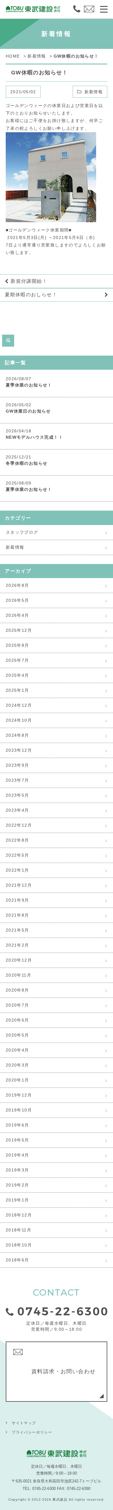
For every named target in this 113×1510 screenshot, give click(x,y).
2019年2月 (17, 1185)
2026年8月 (17, 585)
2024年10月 (19, 720)
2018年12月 (19, 1215)
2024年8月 (17, 735)
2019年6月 (17, 1125)
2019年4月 (17, 1155)
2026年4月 (17, 615)
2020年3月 (17, 1065)
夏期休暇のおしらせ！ (31, 294)
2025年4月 (17, 675)
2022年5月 (17, 855)
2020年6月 (17, 1020)
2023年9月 (17, 765)
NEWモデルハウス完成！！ (34, 437)
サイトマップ (24, 1423)
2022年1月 (17, 870)
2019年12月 (19, 1095)
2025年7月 (17, 660)
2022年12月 (19, 825)
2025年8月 (17, 645)
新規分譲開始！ (29, 281)
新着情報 (93, 91)
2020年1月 (17, 1080)
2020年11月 (18, 975)
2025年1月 (17, 690)
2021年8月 (17, 915)
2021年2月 (17, 945)
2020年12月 (19, 960)
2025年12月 (19, 630)
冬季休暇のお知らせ (27, 463)
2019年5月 (17, 1140)
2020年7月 (17, 1005)
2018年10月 (19, 1245)
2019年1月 (17, 1200)
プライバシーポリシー (32, 1432)
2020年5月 (17, 1035)
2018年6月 (17, 1260)
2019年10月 (19, 1110)
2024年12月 (19, 705)
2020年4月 (17, 1050)
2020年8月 (17, 990)
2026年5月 (17, 600)
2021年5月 (17, 930)
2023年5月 (17, 795)
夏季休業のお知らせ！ (29, 385)
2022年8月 (17, 840)
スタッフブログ (22, 532)
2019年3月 (17, 1170)
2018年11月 (18, 1230)
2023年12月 (19, 750)
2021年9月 (17, 900)
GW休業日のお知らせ (28, 411)
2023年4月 (17, 810)
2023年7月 (17, 780)
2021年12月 (19, 885)
